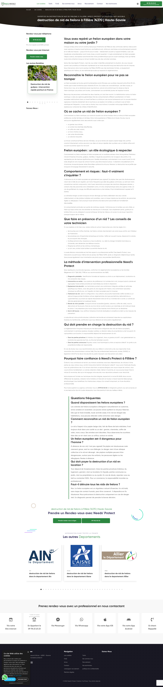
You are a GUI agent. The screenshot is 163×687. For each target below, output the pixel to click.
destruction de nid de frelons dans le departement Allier (117, 575)
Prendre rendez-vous (36, 56)
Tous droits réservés (94, 681)
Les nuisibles (38, 9)
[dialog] (16, 667)
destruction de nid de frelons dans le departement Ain (42, 575)
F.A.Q (65, 658)
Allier (106, 571)
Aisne (68, 571)
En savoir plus (17, 675)
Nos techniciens (87, 665)
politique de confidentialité (90, 668)
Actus (65, 662)
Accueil (28, 9)
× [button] (28, 652)
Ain (30, 571)
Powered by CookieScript (16, 683)
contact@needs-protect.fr (34, 657)
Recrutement (86, 662)
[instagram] (32, 662)
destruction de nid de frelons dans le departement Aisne (80, 575)
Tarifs (84, 655)
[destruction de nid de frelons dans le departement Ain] (43, 556)
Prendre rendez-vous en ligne (67, 520)
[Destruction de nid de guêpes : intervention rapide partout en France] (42, 73)
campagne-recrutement (71, 668)
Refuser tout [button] (22, 679)
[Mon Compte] (137, 4)
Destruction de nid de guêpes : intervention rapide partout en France (42, 87)
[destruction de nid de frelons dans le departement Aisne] (81, 556)
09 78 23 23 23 (37, 40)
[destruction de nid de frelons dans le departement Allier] (119, 556)
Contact (66, 665)
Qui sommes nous (87, 658)
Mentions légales (69, 672)
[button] (27, 102)
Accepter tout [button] (10, 679)
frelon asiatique (69, 90)
